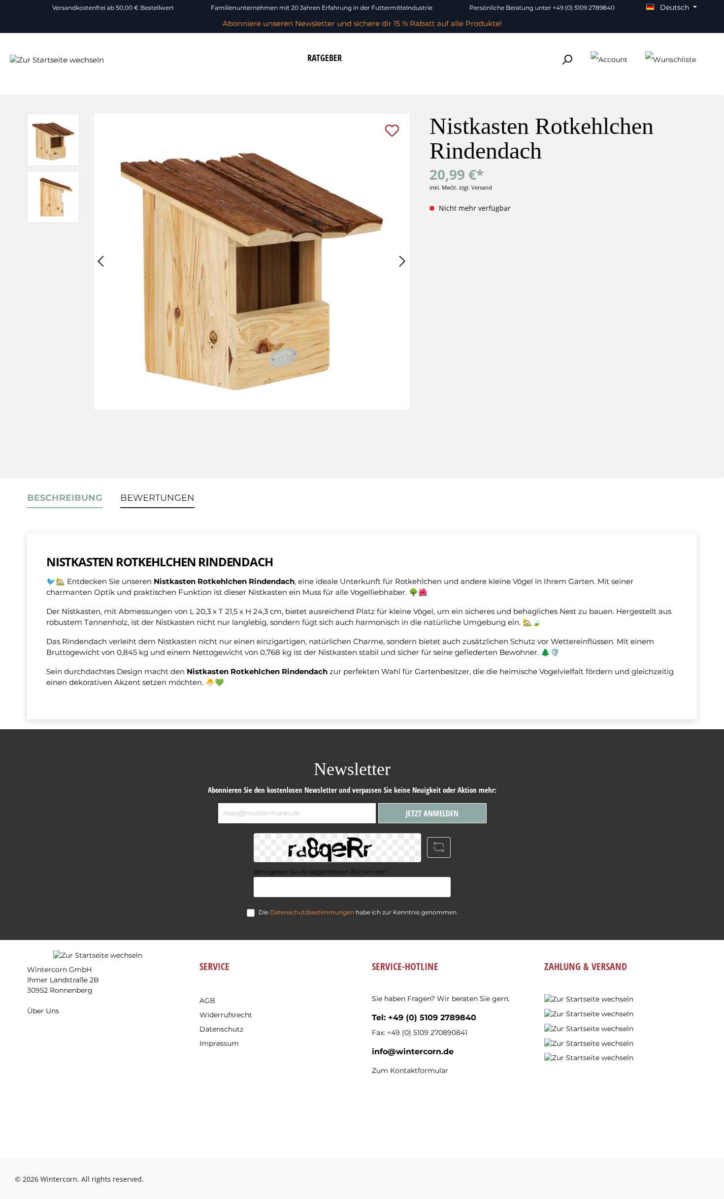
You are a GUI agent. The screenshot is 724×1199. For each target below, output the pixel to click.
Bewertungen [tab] (157, 497)
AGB (207, 1000)
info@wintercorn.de (413, 1051)
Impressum (219, 1043)
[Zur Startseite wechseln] (57, 59)
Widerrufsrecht (225, 1014)
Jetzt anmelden (432, 813)
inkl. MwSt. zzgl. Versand (460, 187)
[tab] (64, 498)
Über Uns (43, 1010)
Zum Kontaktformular (410, 1070)
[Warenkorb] (710, 55)
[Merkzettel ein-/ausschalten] (392, 130)
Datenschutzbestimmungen (312, 912)
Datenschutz (221, 1029)
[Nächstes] (402, 261)
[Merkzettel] (670, 60)
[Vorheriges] (101, 261)
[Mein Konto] (609, 60)
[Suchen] (567, 60)
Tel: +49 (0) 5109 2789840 (424, 1017)
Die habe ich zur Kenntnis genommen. (358, 912)
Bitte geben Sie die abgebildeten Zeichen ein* (320, 871)
